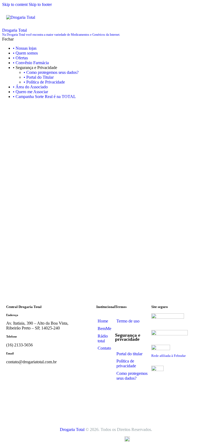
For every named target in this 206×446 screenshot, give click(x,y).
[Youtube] (136, 411)
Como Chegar (103, 209)
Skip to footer (40, 4)
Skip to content (15, 4)
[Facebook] (121, 397)
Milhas (109, 200)
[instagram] (11, 105)
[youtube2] (15, 105)
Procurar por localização (31, 147)
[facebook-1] (5, 105)
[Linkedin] (121, 411)
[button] (196, 17)
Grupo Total (106, 438)
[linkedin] (20, 105)
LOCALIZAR (141, 246)
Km (95, 200)
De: (91, 157)
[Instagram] (136, 397)
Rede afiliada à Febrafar (168, 356)
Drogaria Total (72, 429)
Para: (92, 178)
